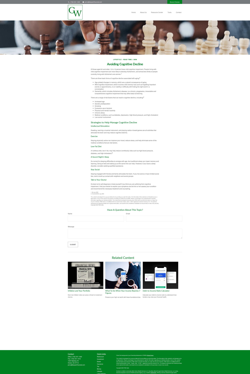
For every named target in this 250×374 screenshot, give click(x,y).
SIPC (155, 372)
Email (128, 213)
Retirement (100, 357)
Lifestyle (99, 371)
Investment (100, 359)
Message (71, 226)
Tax (98, 366)
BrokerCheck (150, 355)
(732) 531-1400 (75, 2)
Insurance (100, 364)
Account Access (175, 2)
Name (70, 213)
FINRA (152, 372)
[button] (133, 12)
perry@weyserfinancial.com (93, 2)
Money (99, 369)
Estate (99, 361)
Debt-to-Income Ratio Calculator (156, 291)
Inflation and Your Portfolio (79, 291)
